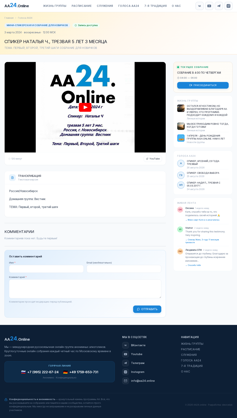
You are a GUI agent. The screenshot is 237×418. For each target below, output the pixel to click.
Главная (9, 18)
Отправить (149, 309)
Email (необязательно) (99, 262)
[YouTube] (209, 6)
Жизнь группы (192, 343)
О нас (185, 371)
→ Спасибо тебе (193, 265)
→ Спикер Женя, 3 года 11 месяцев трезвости (202, 241)
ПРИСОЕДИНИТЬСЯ (204, 85)
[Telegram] (219, 6)
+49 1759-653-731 (83, 372)
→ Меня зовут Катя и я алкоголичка (202, 220)
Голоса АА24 (25, 18)
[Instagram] (228, 6)
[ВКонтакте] (200, 6)
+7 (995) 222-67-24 (43, 372)
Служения (189, 354)
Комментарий (18, 277)
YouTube (154, 158)
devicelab (227, 405)
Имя (12, 262)
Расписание (190, 349)
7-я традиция (192, 366)
